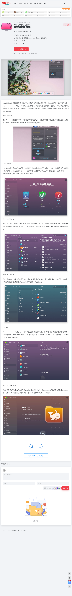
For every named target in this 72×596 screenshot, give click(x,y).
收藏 (68, 25)
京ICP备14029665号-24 (21, 530)
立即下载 (22, 49)
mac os (31, 38)
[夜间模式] (69, 586)
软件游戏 (21, 22)
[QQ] (69, 578)
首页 (17, 22)
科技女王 (12, 530)
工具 (37, 38)
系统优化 (43, 38)
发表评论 (65, 488)
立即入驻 (67, 9)
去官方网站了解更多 (36, 455)
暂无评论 (6, 464)
